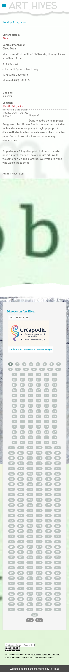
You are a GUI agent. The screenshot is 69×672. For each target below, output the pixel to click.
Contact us (10, 645)
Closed (6, 38)
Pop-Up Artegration (13, 106)
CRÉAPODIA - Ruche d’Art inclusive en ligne (31, 349)
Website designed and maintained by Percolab (34, 668)
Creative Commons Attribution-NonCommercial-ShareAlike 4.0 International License (32, 656)
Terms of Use (28, 645)
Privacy (18, 645)
